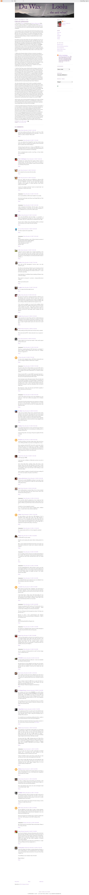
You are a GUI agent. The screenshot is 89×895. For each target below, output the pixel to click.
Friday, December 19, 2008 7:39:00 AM (30, 193)
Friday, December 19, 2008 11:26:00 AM (29, 514)
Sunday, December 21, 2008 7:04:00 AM (29, 727)
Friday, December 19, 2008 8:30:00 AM (30, 347)
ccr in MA (20, 586)
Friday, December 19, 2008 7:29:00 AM (28, 170)
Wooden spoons (60, 44)
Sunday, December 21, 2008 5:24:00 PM (30, 749)
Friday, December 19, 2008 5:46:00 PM (30, 604)
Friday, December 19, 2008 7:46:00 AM (30, 205)
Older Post (41, 881)
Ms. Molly (20, 411)
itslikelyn (20, 769)
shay (19, 673)
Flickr (58, 34)
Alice (19, 170)
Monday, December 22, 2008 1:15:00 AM (30, 792)
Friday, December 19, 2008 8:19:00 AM (29, 316)
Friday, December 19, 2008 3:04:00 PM (30, 578)
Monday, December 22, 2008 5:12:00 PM (29, 831)
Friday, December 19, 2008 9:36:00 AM (35, 478)
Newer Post (17, 881)
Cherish (19, 316)
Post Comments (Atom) (24, 884)
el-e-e (19, 338)
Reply (19, 136)
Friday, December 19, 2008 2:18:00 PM (30, 565)
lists (20, 122)
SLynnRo (20, 287)
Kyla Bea (20, 262)
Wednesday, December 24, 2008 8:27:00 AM (33, 847)
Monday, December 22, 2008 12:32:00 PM (29, 807)
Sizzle (19, 488)
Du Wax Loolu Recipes (63, 55)
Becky (19, 130)
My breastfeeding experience (62, 46)
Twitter (58, 38)
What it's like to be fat (61, 49)
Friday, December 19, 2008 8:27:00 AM (29, 328)
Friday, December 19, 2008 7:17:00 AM (30, 140)
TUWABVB (20, 658)
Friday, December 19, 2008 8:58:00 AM (29, 426)
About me (59, 32)
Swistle (19, 727)
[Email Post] (28, 121)
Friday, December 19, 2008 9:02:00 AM (29, 439)
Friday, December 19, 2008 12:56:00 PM (29, 535)
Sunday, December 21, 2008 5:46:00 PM (29, 769)
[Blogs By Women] (57, 86)
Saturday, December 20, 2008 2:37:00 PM (32, 709)
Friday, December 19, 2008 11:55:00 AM (31, 528)
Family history (60, 50)
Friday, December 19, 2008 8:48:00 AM (30, 394)
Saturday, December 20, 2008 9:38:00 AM (31, 658)
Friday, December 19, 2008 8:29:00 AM (28, 338)
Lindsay (19, 514)
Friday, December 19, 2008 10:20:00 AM (28, 488)
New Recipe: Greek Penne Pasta (64, 56)
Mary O (19, 328)
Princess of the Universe (22, 478)
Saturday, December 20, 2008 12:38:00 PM (35, 690)
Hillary (19, 215)
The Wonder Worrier (22, 690)
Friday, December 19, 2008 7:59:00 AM (29, 287)
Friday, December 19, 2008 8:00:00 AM (28, 295)
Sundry (22, 23)
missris (19, 635)
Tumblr (58, 37)
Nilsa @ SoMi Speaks (22, 159)
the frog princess (21, 847)
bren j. (19, 831)
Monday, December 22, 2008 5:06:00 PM (31, 822)
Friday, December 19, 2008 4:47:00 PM (29, 586)
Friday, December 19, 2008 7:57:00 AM (29, 262)
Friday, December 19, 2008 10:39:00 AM (31, 498)
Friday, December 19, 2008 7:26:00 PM (28, 635)
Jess (64, 21)
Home (29, 881)
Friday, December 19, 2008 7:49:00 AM (30, 236)
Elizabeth (20, 439)
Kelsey (19, 295)
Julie (19, 807)
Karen (19, 779)
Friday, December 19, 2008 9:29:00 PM (30, 649)
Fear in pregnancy (60, 47)
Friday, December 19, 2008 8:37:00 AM (26, 357)
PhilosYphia (37, 722)
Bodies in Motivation (35, 23)
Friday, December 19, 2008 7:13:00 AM (28, 130)
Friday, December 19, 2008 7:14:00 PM (30, 626)
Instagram (59, 35)
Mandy (19, 535)
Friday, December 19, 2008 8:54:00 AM (30, 411)
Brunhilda (20, 792)
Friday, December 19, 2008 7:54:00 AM (28, 250)
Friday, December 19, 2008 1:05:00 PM (30, 551)
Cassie (19, 455)
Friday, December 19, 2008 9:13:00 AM (28, 455)
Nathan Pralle (21, 709)
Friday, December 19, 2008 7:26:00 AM (34, 159)
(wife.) (19, 250)
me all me (23, 122)
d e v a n (19, 228)
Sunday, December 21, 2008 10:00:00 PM (29, 779)
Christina (20, 426)
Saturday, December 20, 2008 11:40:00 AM (28, 673)
